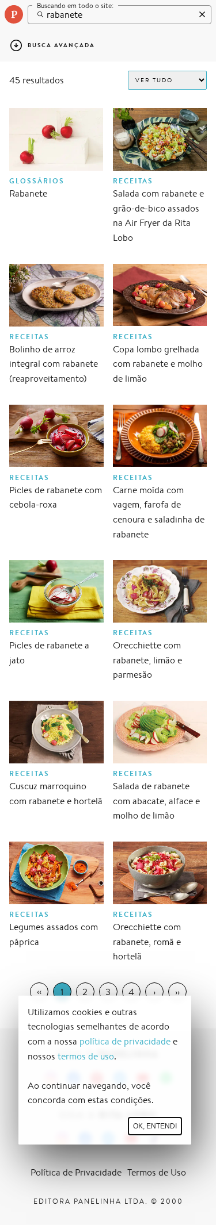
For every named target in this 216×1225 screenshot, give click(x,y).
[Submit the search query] (37, 14)
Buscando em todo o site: (75, 5)
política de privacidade (124, 1041)
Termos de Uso (156, 1172)
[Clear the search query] (199, 14)
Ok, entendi (155, 1126)
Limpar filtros (176, 45)
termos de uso (86, 1056)
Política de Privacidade (76, 1172)
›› (177, 992)
